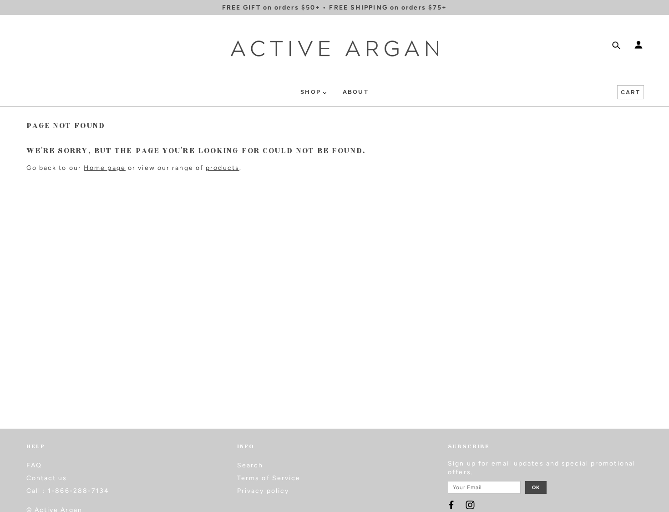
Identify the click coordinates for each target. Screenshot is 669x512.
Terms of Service (269, 478)
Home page (105, 168)
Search (250, 465)
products (222, 168)
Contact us (46, 478)
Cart (630, 92)
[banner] (334, 48)
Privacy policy (263, 491)
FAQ (34, 465)
